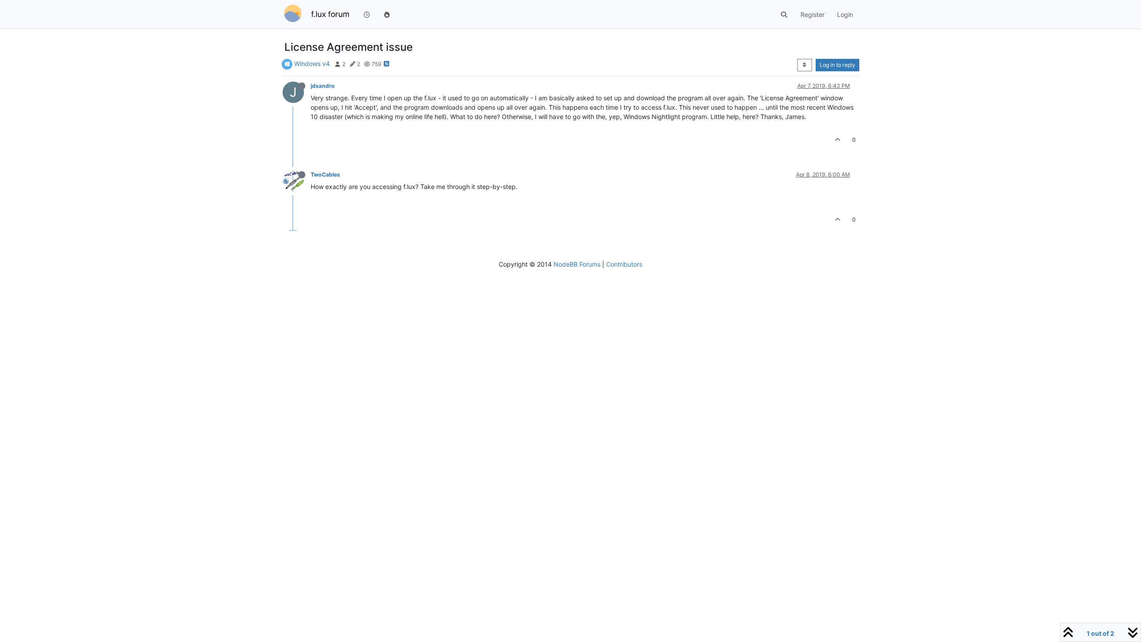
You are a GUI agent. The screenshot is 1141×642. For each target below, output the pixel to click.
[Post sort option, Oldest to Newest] (804, 65)
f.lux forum (330, 14)
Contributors (624, 264)
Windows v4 (312, 63)
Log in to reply (837, 65)
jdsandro (323, 85)
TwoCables (325, 174)
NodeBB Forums (577, 264)
